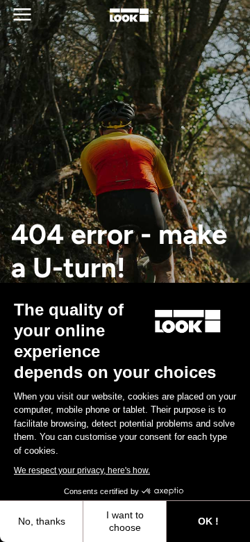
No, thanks (41, 521)
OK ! (208, 521)
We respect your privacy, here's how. (82, 470)
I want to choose (125, 521)
